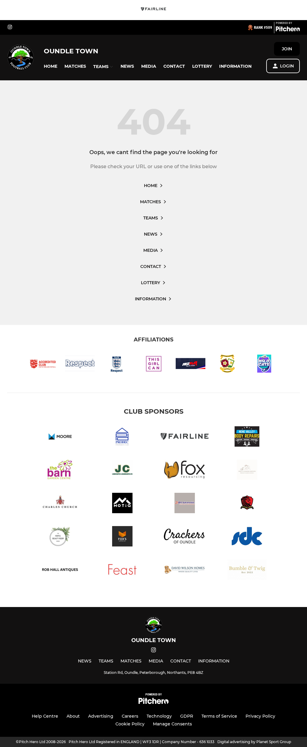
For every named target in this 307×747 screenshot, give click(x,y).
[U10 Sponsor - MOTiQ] (122, 504)
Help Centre (45, 716)
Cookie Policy (130, 724)
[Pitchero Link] (288, 30)
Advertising (100, 716)
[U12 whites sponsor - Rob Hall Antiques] (60, 570)
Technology (159, 716)
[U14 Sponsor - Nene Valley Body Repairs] (247, 437)
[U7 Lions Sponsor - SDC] (247, 537)
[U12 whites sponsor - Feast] (122, 570)
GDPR (186, 716)
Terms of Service (219, 716)
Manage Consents (172, 724)
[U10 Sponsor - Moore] (60, 437)
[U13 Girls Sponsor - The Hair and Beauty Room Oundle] (60, 537)
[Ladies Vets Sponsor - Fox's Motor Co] (122, 537)
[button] (50, 66)
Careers (130, 716)
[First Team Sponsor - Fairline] (153, 10)
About (73, 716)
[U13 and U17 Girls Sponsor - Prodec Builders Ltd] (122, 437)
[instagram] (10, 27)
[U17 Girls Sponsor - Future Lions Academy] (247, 504)
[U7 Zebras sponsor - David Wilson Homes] (185, 570)
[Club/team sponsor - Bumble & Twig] (247, 570)
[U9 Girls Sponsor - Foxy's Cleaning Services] (247, 471)
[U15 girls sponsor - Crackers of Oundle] (185, 537)
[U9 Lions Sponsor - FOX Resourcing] (185, 471)
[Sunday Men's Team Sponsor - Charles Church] (60, 504)
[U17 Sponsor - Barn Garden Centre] (60, 471)
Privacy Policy (260, 716)
